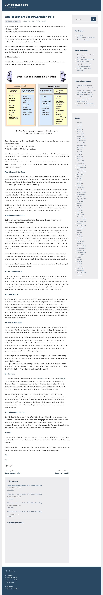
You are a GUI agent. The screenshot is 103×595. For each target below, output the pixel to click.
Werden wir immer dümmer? (85, 88)
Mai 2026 (79, 127)
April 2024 (80, 183)
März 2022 (80, 239)
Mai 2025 (79, 154)
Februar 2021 (80, 268)
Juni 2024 (80, 178)
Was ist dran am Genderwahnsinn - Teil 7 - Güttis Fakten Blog (24, 494)
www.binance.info (82, 90)
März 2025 (80, 158)
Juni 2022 (80, 232)
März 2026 (80, 131)
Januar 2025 (80, 163)
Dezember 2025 (81, 138)
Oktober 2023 (81, 196)
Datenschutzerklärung (13, 588)
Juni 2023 (79, 205)
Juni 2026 (79, 125)
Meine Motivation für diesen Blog (86, 37)
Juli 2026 (79, 122)
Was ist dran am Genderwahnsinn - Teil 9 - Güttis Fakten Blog (24, 511)
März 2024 (80, 185)
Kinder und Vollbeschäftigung (85, 59)
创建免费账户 (81, 94)
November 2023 (81, 194)
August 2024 (80, 174)
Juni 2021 (79, 259)
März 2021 (79, 266)
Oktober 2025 (81, 143)
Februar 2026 (80, 134)
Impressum (10, 586)
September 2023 (81, 199)
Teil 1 (6, 455)
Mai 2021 (79, 261)
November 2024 (81, 167)
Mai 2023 (79, 208)
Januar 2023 (80, 216)
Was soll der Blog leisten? (84, 40)
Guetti (33, 21)
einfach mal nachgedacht (13, 21)
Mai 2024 (79, 181)
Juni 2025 (79, 152)
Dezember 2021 (81, 246)
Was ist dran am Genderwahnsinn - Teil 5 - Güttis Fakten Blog (24, 485)
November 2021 (81, 248)
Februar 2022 (80, 241)
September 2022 (81, 225)
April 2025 (80, 156)
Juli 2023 (79, 203)
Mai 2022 (79, 234)
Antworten (10, 490)
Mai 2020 (79, 275)
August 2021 (80, 255)
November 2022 (81, 221)
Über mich (80, 35)
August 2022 (80, 228)
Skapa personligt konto (83, 85)
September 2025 (81, 145)
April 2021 (79, 263)
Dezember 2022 (81, 219)
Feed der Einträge (12, 577)
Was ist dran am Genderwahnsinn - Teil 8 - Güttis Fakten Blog (24, 503)
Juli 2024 (79, 176)
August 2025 (80, 147)
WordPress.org (11, 582)
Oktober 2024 (81, 169)
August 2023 (80, 201)
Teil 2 (6, 460)
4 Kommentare (41, 21)
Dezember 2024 (81, 165)
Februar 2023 (80, 214)
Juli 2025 (79, 149)
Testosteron (40, 378)
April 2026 (80, 129)
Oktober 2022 (81, 223)
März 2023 (80, 212)
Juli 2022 (79, 230)
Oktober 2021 (80, 250)
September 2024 (81, 172)
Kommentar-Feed (12, 580)
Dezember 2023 (81, 192)
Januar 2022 (80, 243)
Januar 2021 (80, 270)
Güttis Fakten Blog (16, 4)
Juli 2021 (79, 257)
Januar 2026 (80, 136)
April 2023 (80, 210)
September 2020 (81, 272)
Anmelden (10, 575)
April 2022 (80, 237)
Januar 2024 (80, 190)
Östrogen (62, 378)
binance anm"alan (82, 99)
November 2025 (81, 140)
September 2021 (81, 252)
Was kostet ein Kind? (83, 61)
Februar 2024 (80, 187)
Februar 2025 (80, 161)
